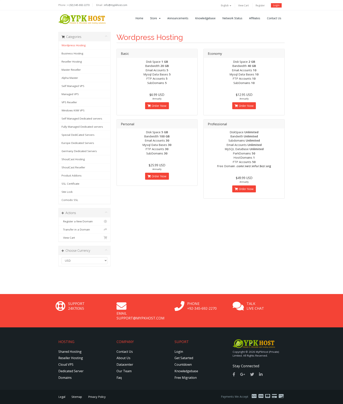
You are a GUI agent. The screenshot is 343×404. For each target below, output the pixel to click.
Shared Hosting (70, 351)
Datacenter (125, 364)
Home (139, 18)
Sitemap (76, 397)
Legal (61, 397)
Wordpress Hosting (74, 45)
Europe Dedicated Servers (78, 143)
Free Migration (185, 377)
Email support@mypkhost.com (140, 315)
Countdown (183, 364)
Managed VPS (70, 94)
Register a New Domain (77, 221)
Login (276, 5)
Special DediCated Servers (78, 135)
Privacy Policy (97, 397)
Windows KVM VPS (73, 110)
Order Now (159, 106)
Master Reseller (71, 69)
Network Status (232, 18)
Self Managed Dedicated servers (82, 118)
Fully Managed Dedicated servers (82, 126)
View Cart (243, 5)
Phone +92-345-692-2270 (202, 306)
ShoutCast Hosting (73, 159)
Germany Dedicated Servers (79, 151)
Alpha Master (70, 78)
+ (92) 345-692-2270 (78, 5)
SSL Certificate (70, 183)
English (225, 5)
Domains (65, 377)
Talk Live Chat (255, 306)
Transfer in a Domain (76, 229)
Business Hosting (72, 53)
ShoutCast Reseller (73, 167)
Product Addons (72, 175)
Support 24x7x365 (76, 306)
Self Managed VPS (73, 86)
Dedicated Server (71, 371)
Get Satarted (183, 358)
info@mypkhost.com (115, 5)
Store (154, 18)
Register (260, 5)
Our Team (124, 371)
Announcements (177, 18)
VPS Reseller (69, 102)
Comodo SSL (70, 200)
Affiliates (254, 18)
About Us (123, 358)
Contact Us (274, 18)
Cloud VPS (65, 364)
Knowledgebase (205, 18)
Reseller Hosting (72, 61)
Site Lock (67, 192)
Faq (119, 377)
